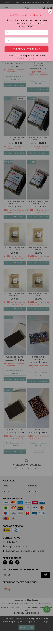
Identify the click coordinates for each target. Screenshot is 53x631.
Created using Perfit (26, 59)
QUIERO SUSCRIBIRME (26, 49)
